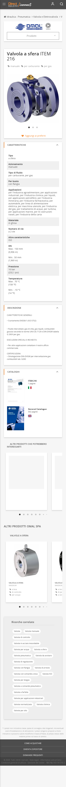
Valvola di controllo (22, 637)
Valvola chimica (43, 704)
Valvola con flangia (22, 667)
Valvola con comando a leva (26, 674)
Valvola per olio (20, 710)
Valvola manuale (32, 631)
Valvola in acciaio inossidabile (26, 643)
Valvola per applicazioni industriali (28, 698)
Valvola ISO (47, 674)
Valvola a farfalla (21, 692)
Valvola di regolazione (23, 661)
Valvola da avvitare (44, 655)
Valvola (17, 631)
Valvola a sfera (40, 649)
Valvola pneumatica (22, 655)
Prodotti (31, 36)
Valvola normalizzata (23, 704)
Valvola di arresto (42, 667)
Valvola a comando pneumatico (27, 686)
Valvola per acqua (21, 649)
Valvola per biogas (22, 680)
